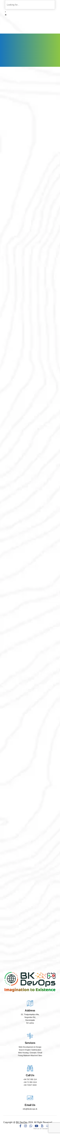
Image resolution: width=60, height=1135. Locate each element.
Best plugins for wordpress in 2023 (30, 793)
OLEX (30, 225)
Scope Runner (30, 253)
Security (32, 595)
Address (30, 1010)
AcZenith (30, 182)
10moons (29, 197)
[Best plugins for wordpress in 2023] (30, 784)
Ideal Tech (30, 239)
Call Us (30, 1075)
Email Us (30, 1104)
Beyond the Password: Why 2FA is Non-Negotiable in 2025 (30, 601)
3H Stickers (30, 126)
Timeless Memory (30, 168)
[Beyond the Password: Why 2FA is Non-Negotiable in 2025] (30, 592)
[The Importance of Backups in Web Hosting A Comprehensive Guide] (30, 692)
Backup (31, 694)
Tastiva (30, 211)
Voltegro (30, 154)
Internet (31, 787)
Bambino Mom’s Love (30, 140)
